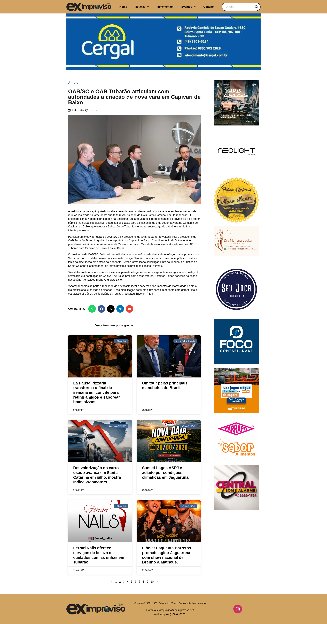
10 (152, 581)
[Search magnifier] (256, 6)
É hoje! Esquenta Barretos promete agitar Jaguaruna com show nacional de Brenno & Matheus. (166, 555)
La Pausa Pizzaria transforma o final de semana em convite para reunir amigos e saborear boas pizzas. (96, 392)
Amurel (73, 82)
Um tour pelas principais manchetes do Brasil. (165, 385)
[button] (92, 309)
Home (123, 6)
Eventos (186, 6)
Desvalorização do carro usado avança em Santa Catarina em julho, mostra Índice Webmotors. (97, 475)
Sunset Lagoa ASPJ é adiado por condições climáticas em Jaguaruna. (166, 472)
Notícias (140, 6)
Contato (208, 6)
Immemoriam (165, 6)
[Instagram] (237, 609)
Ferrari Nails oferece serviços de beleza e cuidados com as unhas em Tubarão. (98, 555)
